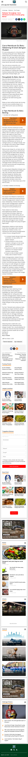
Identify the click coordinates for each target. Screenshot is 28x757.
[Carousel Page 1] (10, 623)
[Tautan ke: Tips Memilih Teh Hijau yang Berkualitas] (5, 569)
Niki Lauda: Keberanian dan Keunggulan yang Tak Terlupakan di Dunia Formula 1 (14, 730)
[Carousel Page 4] (16, 623)
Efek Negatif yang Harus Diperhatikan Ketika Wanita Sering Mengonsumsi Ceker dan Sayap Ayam (20, 383)
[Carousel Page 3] (14, 623)
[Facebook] (11, 348)
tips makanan (18, 341)
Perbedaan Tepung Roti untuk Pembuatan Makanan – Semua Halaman (20, 356)
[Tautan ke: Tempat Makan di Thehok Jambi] (14, 609)
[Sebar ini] (16, 19)
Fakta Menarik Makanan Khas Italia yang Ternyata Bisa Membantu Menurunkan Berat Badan (7, 383)
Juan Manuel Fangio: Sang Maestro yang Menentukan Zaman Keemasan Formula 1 (14, 726)
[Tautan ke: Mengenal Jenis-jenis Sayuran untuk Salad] (14, 552)
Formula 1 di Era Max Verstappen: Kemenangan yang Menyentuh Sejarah (14, 735)
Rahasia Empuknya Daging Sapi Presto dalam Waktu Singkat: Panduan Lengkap (20, 378)
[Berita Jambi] (14, 1)
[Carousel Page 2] (12, 623)
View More (14, 513)
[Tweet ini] (19, 19)
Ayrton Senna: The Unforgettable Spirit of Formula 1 (14, 721)
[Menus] (2, 2)
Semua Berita (14, 754)
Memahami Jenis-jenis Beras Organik (17, 575)
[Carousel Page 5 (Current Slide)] (17, 623)
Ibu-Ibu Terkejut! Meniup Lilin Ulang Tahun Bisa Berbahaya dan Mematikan (6, 368)
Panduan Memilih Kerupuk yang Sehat (17, 583)
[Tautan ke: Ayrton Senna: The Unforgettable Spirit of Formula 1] (14, 712)
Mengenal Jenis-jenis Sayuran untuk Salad (12, 562)
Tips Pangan (4, 19)
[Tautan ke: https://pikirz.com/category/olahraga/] (25, 702)
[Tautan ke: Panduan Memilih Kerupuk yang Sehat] (5, 584)
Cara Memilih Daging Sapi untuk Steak (17, 590)
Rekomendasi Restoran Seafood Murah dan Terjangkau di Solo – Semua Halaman (7, 356)
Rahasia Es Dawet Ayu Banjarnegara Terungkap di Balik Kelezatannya (7, 373)
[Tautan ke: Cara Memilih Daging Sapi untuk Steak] (5, 592)
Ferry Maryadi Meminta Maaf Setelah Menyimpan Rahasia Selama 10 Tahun (19, 368)
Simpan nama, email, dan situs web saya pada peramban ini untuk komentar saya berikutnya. (13, 461)
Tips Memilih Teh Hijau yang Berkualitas (16, 568)
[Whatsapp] (24, 19)
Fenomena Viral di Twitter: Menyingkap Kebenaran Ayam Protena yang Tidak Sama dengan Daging (7, 378)
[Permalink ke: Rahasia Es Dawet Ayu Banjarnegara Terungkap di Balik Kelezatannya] (7, 406)
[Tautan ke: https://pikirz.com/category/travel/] (25, 599)
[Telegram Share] (22, 19)
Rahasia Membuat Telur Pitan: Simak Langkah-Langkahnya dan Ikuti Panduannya (20, 373)
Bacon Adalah (6, 335)
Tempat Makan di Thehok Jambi (12, 611)
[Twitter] (14, 348)
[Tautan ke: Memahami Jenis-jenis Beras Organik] (5, 577)
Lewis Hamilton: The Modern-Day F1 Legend (13, 739)
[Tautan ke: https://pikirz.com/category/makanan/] (25, 543)
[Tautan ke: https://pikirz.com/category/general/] (25, 629)
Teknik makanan (7, 341)
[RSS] (17, 348)
